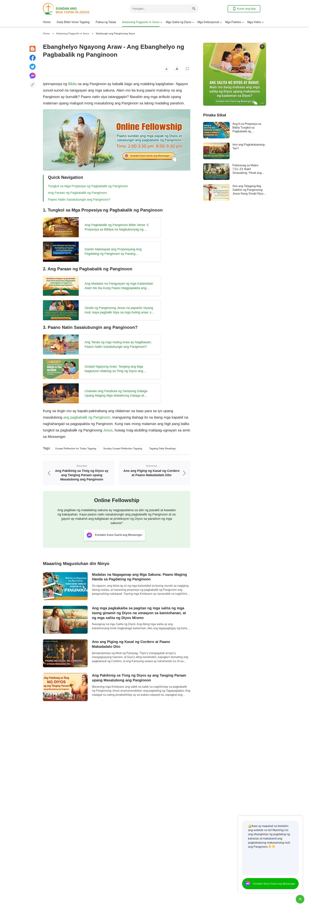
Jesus (107, 430)
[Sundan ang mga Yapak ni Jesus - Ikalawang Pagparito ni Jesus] (71, 8)
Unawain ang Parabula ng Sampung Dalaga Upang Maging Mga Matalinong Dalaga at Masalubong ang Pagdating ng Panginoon (116, 393)
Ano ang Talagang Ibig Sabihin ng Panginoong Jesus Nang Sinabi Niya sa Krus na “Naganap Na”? (247, 194)
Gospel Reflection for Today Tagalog (75, 448)
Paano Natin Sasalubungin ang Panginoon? (79, 199)
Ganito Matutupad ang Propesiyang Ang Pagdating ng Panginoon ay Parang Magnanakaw (113, 251)
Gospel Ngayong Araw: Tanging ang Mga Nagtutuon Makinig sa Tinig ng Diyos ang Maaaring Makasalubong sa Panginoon (114, 369)
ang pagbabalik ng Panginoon (86, 417)
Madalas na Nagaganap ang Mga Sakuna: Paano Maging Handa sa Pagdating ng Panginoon (139, 577)
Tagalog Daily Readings (162, 448)
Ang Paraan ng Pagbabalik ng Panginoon (77, 193)
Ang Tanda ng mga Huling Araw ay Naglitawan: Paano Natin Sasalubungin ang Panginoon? (118, 344)
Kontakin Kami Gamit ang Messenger (274, 883)
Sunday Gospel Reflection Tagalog (122, 448)
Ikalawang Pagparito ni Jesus (141, 22)
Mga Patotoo (233, 22)
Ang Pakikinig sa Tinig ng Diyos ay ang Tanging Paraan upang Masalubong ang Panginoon (139, 677)
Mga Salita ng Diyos (178, 22)
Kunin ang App (246, 8)
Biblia (72, 84)
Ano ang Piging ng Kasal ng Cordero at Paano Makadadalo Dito (131, 644)
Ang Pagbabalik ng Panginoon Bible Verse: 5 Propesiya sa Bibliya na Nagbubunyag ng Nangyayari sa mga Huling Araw (117, 227)
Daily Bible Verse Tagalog (73, 22)
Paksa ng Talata (106, 22)
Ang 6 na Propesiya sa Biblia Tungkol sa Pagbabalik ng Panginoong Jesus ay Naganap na (246, 131)
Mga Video (254, 22)
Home (47, 22)
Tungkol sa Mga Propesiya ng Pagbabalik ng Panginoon (88, 186)
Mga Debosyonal (208, 22)
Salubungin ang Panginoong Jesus (115, 33)
